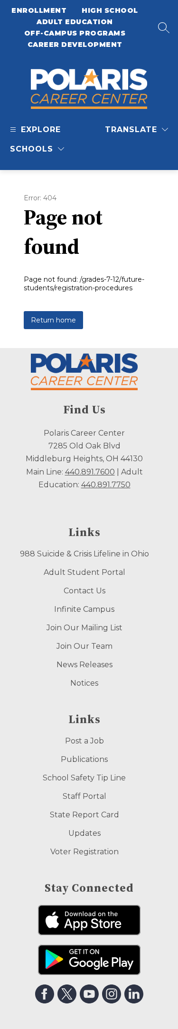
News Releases (84, 664)
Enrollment (38, 10)
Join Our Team (84, 646)
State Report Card (84, 814)
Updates (84, 833)
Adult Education (75, 22)
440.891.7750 (106, 484)
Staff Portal (84, 796)
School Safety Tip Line (84, 777)
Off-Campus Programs (75, 33)
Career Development (75, 44)
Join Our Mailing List (84, 627)
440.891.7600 (90, 471)
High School (110, 10)
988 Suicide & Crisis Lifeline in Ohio (84, 553)
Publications (84, 759)
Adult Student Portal (84, 572)
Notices (84, 683)
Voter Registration (84, 851)
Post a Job (84, 740)
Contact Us (84, 590)
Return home (53, 320)
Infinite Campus (84, 609)
